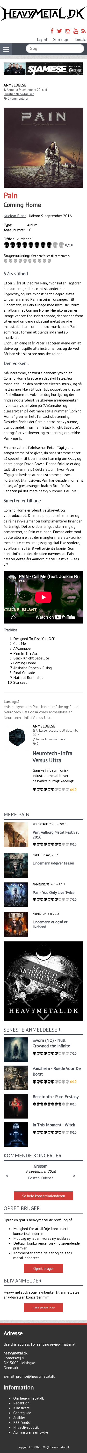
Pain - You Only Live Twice (53, 892)
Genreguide (22, 1412)
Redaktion (21, 1403)
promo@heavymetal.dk (35, 1376)
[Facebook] (52, 30)
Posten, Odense (40, 1177)
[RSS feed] (83, 30)
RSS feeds (21, 1422)
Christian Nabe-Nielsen (19, 94)
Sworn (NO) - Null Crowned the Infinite (51, 1043)
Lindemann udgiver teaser (53, 863)
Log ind (42, 40)
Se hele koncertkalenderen (43, 1195)
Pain (11, 195)
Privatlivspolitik (26, 1427)
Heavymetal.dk (43, 14)
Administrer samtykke (30, 1432)
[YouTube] (75, 30)
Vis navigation (6, 49)
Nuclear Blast (15, 215)
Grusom (40, 1166)
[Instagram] (67, 30)
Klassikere (21, 1407)
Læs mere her (43, 1307)
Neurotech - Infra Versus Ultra (52, 757)
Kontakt (80, 40)
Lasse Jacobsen (49, 730)
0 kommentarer (17, 98)
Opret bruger (61, 40)
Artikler (19, 1417)
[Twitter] (59, 30)
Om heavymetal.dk (28, 1398)
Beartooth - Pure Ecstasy (56, 1096)
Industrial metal (55, 739)
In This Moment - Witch (54, 1125)
